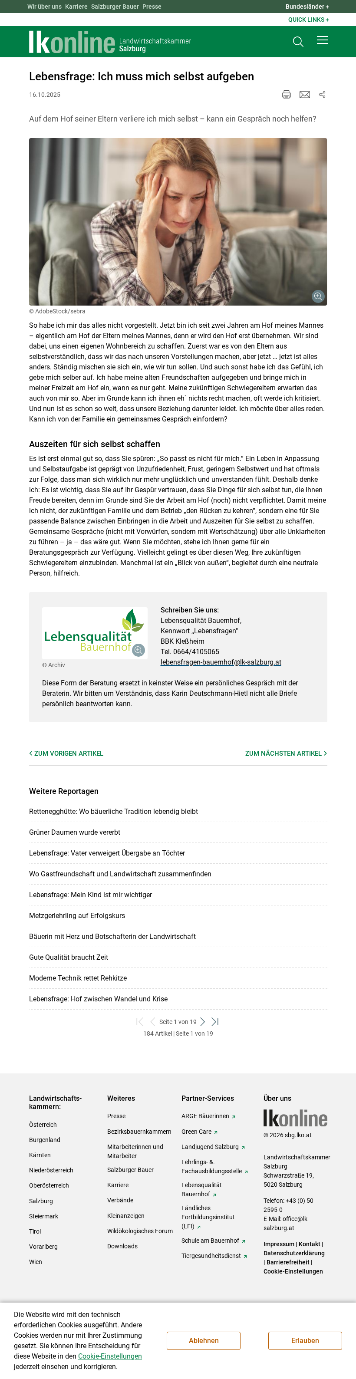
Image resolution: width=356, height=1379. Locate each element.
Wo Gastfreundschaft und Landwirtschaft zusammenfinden (120, 874)
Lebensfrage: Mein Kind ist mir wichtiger (90, 895)
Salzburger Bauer (115, 6)
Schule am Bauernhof (210, 1240)
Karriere (76, 6)
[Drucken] (286, 94)
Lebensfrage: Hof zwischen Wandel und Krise (98, 999)
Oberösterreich (49, 1185)
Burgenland (44, 1139)
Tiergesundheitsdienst (211, 1255)
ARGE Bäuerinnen (205, 1115)
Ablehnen (204, 1340)
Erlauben (305, 1340)
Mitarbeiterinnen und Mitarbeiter (135, 1151)
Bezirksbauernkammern (139, 1131)
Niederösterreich (51, 1170)
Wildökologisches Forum (140, 1231)
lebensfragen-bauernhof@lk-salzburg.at (221, 662)
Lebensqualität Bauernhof (201, 1190)
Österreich (43, 1124)
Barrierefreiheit (288, 1262)
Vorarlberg (43, 1246)
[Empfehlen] (305, 94)
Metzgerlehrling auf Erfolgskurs (77, 916)
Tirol (35, 1231)
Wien (35, 1261)
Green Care (196, 1131)
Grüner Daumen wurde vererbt (74, 832)
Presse (152, 6)
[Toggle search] (298, 41)
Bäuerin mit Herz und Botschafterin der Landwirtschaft (112, 936)
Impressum (279, 1244)
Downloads (122, 1246)
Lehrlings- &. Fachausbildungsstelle (211, 1166)
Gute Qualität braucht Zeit (68, 957)
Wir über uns (44, 6)
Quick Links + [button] (308, 19)
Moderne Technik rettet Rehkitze (78, 978)
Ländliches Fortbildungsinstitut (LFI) (208, 1217)
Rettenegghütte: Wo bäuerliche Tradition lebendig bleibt (113, 811)
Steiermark (43, 1216)
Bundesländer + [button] (307, 6)
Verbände (120, 1200)
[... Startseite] (110, 41)
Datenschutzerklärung (294, 1253)
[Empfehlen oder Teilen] (322, 94)
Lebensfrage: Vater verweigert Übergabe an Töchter (107, 853)
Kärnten (40, 1155)
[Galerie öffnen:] (178, 222)
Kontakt (309, 1244)
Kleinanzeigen (126, 1215)
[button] (322, 40)
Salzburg (41, 1201)
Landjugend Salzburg (210, 1146)
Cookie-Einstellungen (293, 1271)
